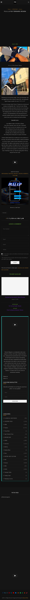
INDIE (15, 440)
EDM (15, 424)
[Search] (28, 2)
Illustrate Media (25, 597)
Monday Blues (15, 450)
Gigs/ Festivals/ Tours (15, 434)
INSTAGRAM (5, 173)
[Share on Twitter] (10, 218)
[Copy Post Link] (19, 218)
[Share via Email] (23, 218)
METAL (15, 446)
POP (15, 459)
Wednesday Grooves (15, 478)
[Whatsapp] (22, 593)
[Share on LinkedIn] (13, 218)
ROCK (15, 469)
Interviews (15, 443)
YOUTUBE (15, 175)
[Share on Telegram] (18, 218)
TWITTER (10, 173)
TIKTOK (21, 173)
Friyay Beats (15, 431)
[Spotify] (20, 593)
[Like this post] (7, 218)
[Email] (15, 593)
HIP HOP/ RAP (15, 437)
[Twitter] (5, 593)
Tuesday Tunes (15, 475)
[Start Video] (15, 162)
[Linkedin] (11, 593)
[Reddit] (24, 593)
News (15, 453)
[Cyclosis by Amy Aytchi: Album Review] (15, 286)
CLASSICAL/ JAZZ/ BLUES (15, 418)
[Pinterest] (9, 593)
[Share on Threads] (21, 218)
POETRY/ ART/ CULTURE (15, 456)
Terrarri (4, 212)
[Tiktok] (26, 593)
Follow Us (5, 378)
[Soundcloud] (18, 593)
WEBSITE (25, 173)
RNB (15, 466)
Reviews (15, 462)
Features (15, 427)
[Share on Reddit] (15, 218)
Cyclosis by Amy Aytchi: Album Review (15, 297)
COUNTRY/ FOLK (15, 421)
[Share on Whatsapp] (16, 218)
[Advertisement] (15, 28)
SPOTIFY (16, 173)
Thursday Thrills (15, 472)
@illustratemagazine (5, 497)
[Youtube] (13, 593)
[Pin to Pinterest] (12, 218)
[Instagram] (7, 593)
